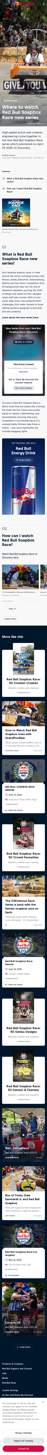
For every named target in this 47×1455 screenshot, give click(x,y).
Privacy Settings (23, 1433)
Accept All (23, 1449)
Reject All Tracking (23, 1441)
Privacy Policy (9, 1409)
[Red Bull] (23, 3)
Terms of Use (27, 1409)
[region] (23, 1426)
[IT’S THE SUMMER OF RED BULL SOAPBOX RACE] (20, 577)
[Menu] (4, 4)
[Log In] (43, 4)
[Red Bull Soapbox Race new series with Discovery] (16, 213)
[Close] (42, 1402)
